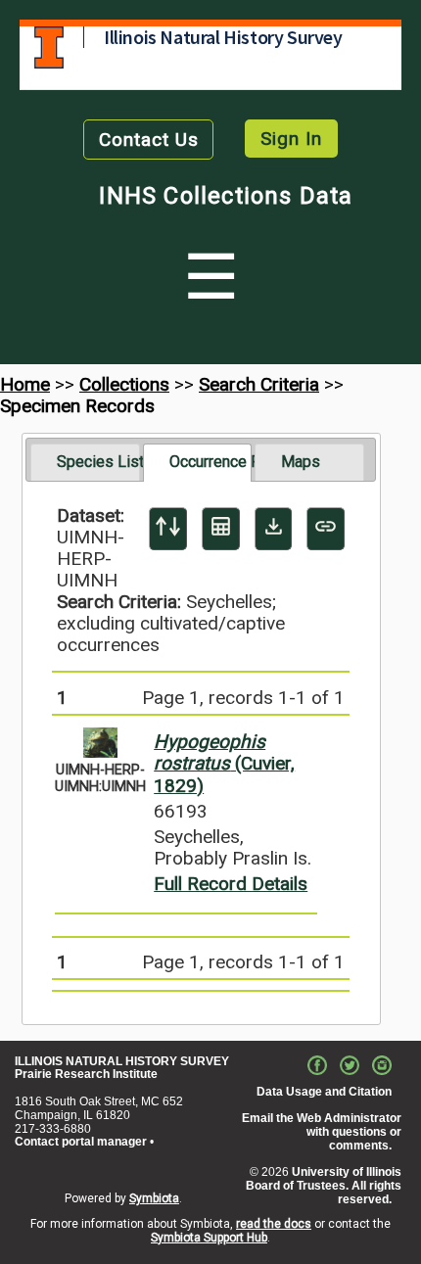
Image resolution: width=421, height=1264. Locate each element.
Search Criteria (259, 384)
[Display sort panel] (168, 528)
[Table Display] (221, 528)
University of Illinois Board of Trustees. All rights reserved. (323, 1185)
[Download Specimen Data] (274, 528)
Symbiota (154, 1198)
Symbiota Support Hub (209, 1237)
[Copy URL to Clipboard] (325, 528)
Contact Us (149, 139)
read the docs (273, 1224)
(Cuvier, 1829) (224, 763)
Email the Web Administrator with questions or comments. (321, 1131)
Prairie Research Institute (86, 1074)
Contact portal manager (81, 1141)
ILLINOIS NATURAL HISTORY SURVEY (122, 1061)
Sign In (291, 138)
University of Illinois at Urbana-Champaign (49, 47)
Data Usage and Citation (324, 1092)
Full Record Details (230, 883)
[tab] (84, 462)
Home (25, 384)
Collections (124, 384)
